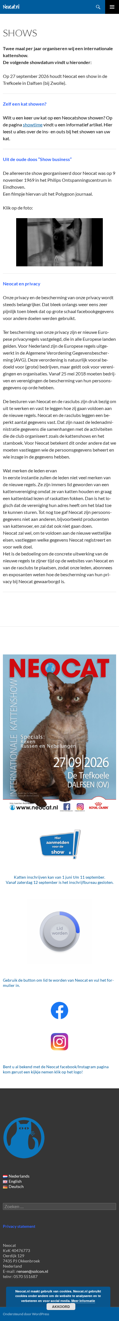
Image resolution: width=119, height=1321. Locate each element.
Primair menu (112, 7)
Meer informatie (83, 1300)
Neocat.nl (11, 7)
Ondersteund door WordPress (26, 1314)
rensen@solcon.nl (32, 1271)
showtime (32, 124)
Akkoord (61, 1306)
